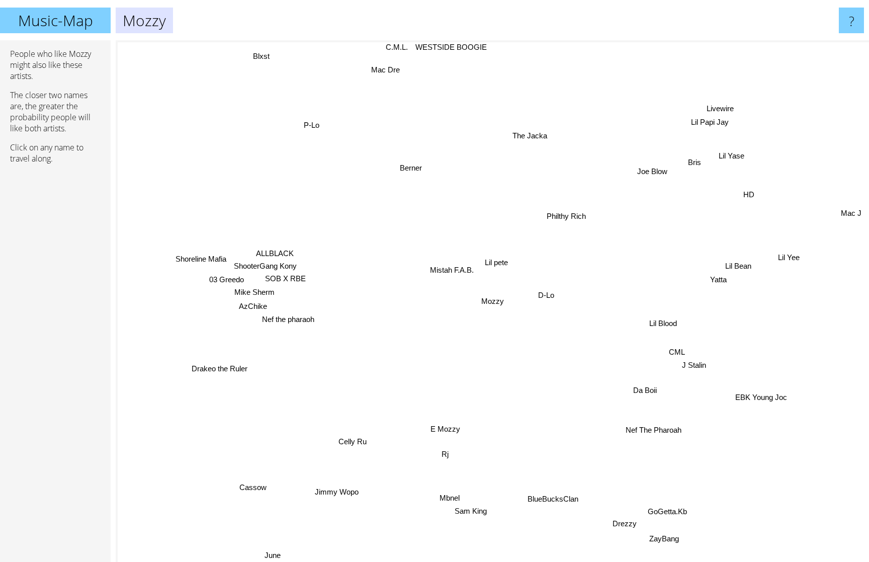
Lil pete (496, 262)
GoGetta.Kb (668, 511)
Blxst (253, 59)
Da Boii (645, 389)
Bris (694, 162)
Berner (411, 168)
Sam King (467, 511)
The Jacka (530, 135)
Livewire (720, 109)
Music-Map (55, 20)
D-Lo (547, 295)
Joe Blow (653, 172)
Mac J (850, 212)
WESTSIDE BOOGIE (445, 47)
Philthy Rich (566, 216)
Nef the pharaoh (288, 319)
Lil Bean (738, 265)
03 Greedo (227, 279)
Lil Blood (663, 323)
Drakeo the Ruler (219, 368)
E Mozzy (446, 429)
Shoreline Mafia (201, 258)
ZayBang (665, 538)
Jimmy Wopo (335, 491)
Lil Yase (732, 155)
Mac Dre (387, 69)
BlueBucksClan (553, 498)
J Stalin (694, 365)
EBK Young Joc (762, 396)
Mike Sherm (255, 291)
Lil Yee (789, 257)
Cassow (249, 485)
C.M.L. (391, 47)
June (273, 555)
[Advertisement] (55, 325)
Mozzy (492, 301)
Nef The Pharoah (654, 430)
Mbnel (453, 498)
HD (748, 195)
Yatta (718, 279)
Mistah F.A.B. (452, 270)
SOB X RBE (285, 278)
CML (677, 351)
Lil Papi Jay (712, 122)
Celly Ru (353, 441)
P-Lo (313, 125)
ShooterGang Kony (265, 266)
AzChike (253, 306)
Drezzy (619, 527)
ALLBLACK (275, 253)
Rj (444, 454)
